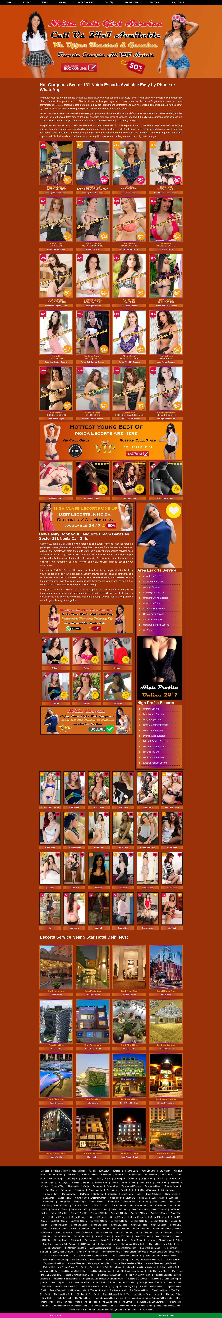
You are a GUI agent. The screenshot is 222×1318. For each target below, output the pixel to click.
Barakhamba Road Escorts (166, 193)
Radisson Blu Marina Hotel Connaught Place (102, 1279)
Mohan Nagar (47, 1182)
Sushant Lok (48, 1202)
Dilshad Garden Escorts (155, 741)
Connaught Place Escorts (156, 625)
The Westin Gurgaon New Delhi (150, 1302)
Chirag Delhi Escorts (153, 614)
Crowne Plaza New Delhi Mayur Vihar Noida (88, 1263)
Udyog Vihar (64, 1202)
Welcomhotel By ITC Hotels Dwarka (136, 1306)
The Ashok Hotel (98, 1290)
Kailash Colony (61, 1171)
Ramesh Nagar (69, 1194)
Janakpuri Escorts (129, 193)
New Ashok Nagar (56, 419)
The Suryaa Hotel (109, 1302)
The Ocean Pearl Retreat (68, 1302)
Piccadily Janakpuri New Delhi (79, 1275)
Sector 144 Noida (64, 1232)
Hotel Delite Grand (166, 1049)
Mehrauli (161, 1178)
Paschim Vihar (171, 1186)
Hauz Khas (123, 848)
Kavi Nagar (164, 1171)
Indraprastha (147, 888)
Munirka (75, 1182)
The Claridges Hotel (139, 1290)
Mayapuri (133, 1178)
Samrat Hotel (56, 995)
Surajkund (173, 1198)
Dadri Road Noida (81, 1205)
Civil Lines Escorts (152, 619)
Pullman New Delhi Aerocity (137, 1275)
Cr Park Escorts (151, 709)
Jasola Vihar (123, 928)
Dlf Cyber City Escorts (154, 746)
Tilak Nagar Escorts (165, 249)
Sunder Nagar (158, 1198)
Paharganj (97, 1186)
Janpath (98, 928)
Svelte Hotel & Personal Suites (93, 1286)
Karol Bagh (132, 1171)
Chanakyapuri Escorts (154, 592)
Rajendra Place (51, 1194)
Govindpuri (148, 807)
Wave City (105, 1240)
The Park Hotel (90, 1302)
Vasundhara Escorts (129, 498)
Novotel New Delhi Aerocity (55, 1259)
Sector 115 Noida (119, 1213)
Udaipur (55, 668)
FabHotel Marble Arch (126, 1248)
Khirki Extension (89, 1175)
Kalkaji (92, 1171)
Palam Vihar (112, 1186)
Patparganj (66, 1190)
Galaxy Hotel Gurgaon (63, 1252)
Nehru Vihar (160, 1182)
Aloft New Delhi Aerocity (117, 1259)
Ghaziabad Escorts (129, 306)
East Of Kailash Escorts (155, 762)
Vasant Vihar (129, 1202)
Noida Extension (85, 2)
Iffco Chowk (172, 848)
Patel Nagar (51, 1190)
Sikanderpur (115, 1198)
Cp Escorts (148, 630)
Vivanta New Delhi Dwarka (103, 1306)
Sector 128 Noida (79, 1221)
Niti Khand (76, 1240)
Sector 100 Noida (158, 1205)
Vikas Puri (144, 1202)
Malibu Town (87, 1178)
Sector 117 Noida (139, 1213)
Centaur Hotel (129, 1049)
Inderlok (98, 888)
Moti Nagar (63, 1182)
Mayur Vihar (146, 1178)
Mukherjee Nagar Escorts (56, 306)
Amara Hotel (166, 995)
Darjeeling (117, 703)
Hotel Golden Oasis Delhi (168, 1306)
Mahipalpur (72, 1178)
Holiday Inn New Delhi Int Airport (140, 1267)
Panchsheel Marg (153, 1186)
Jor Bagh (45, 1171)
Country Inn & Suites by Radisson (147, 1259)
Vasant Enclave (97, 1202)
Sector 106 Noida (120, 1209)
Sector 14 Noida (158, 1225)
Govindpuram (91, 1240)
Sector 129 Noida (99, 1221)
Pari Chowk (155, 2)
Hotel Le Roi (92, 1157)
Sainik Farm (127, 1194)
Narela (115, 1182)
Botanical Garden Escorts (56, 362)
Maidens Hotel (129, 995)
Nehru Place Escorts (56, 249)
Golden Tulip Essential (87, 1252)
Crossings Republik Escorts (56, 193)
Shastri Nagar (165, 1240)
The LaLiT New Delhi (112, 1294)
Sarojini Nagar (64, 1198)
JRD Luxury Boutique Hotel (56, 1256)
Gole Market (74, 807)
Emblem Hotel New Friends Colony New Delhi (64, 1267)
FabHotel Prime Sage (150, 1248)
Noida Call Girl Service (142, 1309)
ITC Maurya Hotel (88, 1244)
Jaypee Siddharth (109, 1244)
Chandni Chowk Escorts (155, 598)
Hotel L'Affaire (56, 1157)
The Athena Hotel (118, 1290)
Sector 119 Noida (159, 1213)
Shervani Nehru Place (65, 1286)
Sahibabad (113, 1194)
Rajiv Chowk (178, 2)
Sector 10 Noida (100, 1205)
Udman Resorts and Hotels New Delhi (69, 1306)
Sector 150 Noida (62, 1236)
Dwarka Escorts (151, 752)
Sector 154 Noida (163, 1236)
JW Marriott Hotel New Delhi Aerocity (90, 1256)
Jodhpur (55, 703)
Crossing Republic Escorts (92, 193)
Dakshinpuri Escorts (153, 714)
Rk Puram (84, 1194)
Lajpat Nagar (135, 1175)
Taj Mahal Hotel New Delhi (151, 1286)
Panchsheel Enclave (131, 1186)
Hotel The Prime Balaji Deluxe (129, 1271)
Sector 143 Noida (141, 1229)
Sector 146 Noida (104, 1232)
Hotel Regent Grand (129, 1157)
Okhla (86, 1186)
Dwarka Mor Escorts (153, 757)
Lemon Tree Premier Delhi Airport (126, 1256)
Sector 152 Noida (123, 1236)
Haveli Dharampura (111, 1252)
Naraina (87, 1182)
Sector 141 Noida (101, 1229)
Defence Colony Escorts (155, 725)
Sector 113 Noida (79, 1213)
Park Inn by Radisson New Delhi (87, 1259)
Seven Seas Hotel (127, 1283)
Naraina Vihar (101, 1182)
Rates (45, 2)
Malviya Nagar (103, 1178)
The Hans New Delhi (63, 1294)
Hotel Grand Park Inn (129, 1103)
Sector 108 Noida (140, 1209)
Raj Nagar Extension (146, 1190)
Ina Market (74, 888)
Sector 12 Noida (78, 1217)
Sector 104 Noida (79, 1209)
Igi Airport (50, 888)
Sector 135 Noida (99, 1225)
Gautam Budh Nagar (50, 807)
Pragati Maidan (95, 1190)
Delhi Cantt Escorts (153, 730)
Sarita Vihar (48, 1198)
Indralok (123, 888)
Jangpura (74, 928)
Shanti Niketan (159, 1202)
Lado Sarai (120, 1175)
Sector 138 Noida (119, 1225)
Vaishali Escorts (56, 498)
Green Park (50, 848)
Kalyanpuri (104, 1171)
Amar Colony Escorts (166, 498)
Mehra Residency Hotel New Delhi (161, 1256)
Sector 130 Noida (139, 1221)
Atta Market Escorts (166, 362)
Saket (139, 1194)
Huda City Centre (147, 848)
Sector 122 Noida (98, 1217)
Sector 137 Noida (139, 1225)
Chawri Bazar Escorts (154, 608)
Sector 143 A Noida (162, 1229)
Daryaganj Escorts (152, 719)
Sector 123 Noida (118, 1217)
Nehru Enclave (128, 1182)
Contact (26, 2)
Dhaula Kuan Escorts (154, 736)
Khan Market (72, 1175)
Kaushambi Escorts (92, 498)
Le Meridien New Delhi (75, 1248)
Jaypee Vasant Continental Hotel (165, 1252)
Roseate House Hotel (79, 1283)
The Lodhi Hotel (63, 1298)
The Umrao (127, 1302)
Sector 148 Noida (144, 1232)
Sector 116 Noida (99, 1213)
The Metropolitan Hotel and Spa (108, 1298)
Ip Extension (172, 888)
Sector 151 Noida (102, 1236)
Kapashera (118, 1171)
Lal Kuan (151, 1240)
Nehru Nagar (145, 1182)
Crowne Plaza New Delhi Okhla (127, 1263)
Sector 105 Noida (59, 1209)
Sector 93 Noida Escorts (92, 419)
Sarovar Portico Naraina (104, 1283)
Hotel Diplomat (56, 1103)
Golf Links (123, 807)
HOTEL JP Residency (166, 1103)
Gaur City (109, 2)
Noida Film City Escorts (129, 362)
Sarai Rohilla (171, 1194)
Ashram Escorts (151, 587)
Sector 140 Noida (59, 1229)
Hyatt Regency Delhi (166, 1157)
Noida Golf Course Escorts (92, 362)
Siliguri (117, 668)
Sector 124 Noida (138, 1217)
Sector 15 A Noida (82, 1236)
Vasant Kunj (113, 1202)
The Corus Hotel (159, 1290)
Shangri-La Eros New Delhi (152, 1283)
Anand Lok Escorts (153, 576)
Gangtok (86, 703)
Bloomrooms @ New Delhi (133, 1244)
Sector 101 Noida (138, 1205)
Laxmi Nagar (151, 1175)
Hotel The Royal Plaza (157, 1271)
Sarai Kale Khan (153, 1194)
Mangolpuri (119, 1178)
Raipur (87, 668)
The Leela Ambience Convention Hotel (144, 1294)
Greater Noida (131, 2)
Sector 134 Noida (59, 1225)
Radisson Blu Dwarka (137, 1279)
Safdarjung (98, 1194)
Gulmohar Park (74, 848)
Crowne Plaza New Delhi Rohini (161, 1263)
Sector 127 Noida (59, 1221)
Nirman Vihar (58, 1186)
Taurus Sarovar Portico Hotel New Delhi (68, 1290)
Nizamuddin (73, 1186)
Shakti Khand (121, 1240)
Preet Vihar (112, 1190)
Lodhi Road (166, 1175)
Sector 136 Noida (79, 1225)
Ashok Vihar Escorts (153, 581)
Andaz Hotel (56, 1049)
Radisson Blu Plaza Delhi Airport (166, 1279)
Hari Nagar (98, 848)
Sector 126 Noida (158, 1217)
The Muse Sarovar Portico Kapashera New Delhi (149, 1298)
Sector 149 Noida (164, 1232)
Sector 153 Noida (143, 1236)
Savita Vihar (80, 1198)
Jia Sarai (172, 928)
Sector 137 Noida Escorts (129, 419)
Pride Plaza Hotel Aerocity (109, 1275)
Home (8, 2)
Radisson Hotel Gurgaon (53, 1283)
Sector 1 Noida (119, 1205)
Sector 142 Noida (121, 1229)
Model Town (174, 1178)
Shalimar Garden (98, 1198)
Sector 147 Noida (124, 1232)
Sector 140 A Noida (80, 1229)
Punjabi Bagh (127, 1190)
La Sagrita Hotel (93, 995)
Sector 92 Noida (61, 1205)
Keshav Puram (55, 1175)
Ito (50, 928)
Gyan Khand (136, 1240)
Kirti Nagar (106, 1175)
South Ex (143, 1198)
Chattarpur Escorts (152, 603)
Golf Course (99, 807)
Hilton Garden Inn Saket (135, 1252)
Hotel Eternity (93, 1103)
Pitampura (79, 1190)
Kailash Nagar (78, 1171)
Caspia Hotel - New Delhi (160, 1244)
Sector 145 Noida (84, 1232)
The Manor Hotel (82, 1298)
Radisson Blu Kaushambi (66, 1279)
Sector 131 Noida (119, 1221)
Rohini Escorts (92, 249)
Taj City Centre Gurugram (123, 1286)
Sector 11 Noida (159, 1209)
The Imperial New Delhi (88, 1294)
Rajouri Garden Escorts (129, 249)
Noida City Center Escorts (166, 306)
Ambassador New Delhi (101, 1248)
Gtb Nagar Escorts (93, 306)
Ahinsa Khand (60, 1240)
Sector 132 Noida (159, 1221)
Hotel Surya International (100, 1271)
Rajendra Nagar (168, 1190)
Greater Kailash (172, 807)
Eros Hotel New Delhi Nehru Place (106, 1267)
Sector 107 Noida (100, 1209)
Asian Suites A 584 (93, 1049)
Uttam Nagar (80, 1202)
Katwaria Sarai (148, 1171)
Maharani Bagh (56, 1178)
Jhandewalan (148, 928)
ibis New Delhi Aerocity (65, 1244)
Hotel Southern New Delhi (73, 1271)
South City (130, 1198)
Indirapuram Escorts (166, 419)
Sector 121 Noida (59, 1217)
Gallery (62, 2)
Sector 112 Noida (59, 1213)
